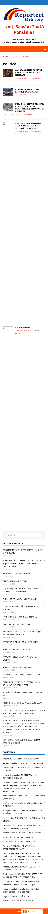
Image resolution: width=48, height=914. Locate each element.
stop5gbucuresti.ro (35, 42)
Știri (16, 56)
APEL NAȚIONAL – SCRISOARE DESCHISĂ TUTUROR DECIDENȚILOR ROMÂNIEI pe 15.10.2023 (23, 859)
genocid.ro (30, 39)
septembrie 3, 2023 (24, 331)
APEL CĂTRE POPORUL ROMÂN (25, 758)
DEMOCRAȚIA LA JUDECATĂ (15, 581)
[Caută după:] (24, 535)
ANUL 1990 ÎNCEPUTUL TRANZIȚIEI (18, 667)
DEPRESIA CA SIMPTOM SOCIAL (17, 624)
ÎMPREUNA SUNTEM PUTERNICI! (17, 573)
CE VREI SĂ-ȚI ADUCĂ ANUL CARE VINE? (20, 642)
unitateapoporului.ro (14, 42)
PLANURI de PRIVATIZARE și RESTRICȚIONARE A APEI (28, 90)
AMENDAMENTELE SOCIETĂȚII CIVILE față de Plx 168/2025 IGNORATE (29, 72)
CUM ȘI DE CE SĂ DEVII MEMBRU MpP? (20, 599)
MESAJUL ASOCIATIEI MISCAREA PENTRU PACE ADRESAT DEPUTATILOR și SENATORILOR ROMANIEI (30, 108)
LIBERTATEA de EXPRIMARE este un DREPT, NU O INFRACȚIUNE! (23, 788)
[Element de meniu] (21, 2)
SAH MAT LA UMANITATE (23, 837)
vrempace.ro (18, 39)
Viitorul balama (22, 327)
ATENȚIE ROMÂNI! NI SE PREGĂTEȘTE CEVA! (22, 703)
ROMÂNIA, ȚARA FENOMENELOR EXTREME (22, 674)
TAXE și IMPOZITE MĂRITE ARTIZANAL (20, 617)
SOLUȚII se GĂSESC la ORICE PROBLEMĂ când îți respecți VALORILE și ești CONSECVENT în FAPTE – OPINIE (24, 563)
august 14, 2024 (22, 131)
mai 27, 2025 (21, 95)
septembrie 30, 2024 (12, 114)
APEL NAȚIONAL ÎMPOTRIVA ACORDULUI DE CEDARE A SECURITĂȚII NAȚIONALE (28, 125)
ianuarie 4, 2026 (22, 78)
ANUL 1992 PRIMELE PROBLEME (17, 649)
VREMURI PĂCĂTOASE (21, 896)
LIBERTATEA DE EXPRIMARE (30, 832)
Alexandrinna (36, 78)
